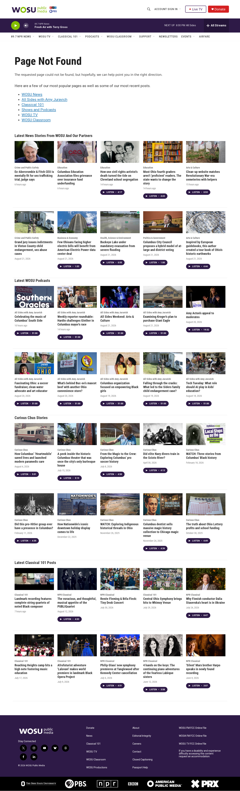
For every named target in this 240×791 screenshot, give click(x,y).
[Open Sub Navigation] (180, 9)
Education (62, 167)
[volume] (26, 26)
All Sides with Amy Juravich (44, 99)
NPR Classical (64, 594)
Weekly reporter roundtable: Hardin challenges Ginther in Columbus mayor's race (75, 320)
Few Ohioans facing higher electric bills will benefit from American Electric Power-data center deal (76, 248)
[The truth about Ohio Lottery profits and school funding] (205, 504)
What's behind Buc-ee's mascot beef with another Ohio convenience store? (76, 387)
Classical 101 (68, 36)
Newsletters (168, 36)
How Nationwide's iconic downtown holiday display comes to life (73, 528)
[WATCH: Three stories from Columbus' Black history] (205, 434)
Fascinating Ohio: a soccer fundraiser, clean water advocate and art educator (31, 387)
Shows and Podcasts (39, 110)
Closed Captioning (142, 759)
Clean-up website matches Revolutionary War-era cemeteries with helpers (203, 175)
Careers (136, 743)
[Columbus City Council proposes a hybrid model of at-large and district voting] (163, 222)
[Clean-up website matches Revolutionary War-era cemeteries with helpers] (205, 152)
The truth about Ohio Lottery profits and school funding (204, 526)
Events (186, 36)
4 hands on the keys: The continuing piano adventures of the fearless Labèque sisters (161, 671)
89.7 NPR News (21, 36)
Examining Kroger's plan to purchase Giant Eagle (160, 318)
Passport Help (140, 767)
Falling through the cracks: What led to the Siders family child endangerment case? (161, 387)
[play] (15, 26)
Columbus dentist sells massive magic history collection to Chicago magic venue (161, 530)
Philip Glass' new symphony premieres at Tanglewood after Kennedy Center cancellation (119, 669)
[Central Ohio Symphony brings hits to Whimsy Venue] (163, 579)
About (135, 728)
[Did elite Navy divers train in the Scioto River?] (163, 434)
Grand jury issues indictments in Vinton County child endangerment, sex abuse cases (34, 248)
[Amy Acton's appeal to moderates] (205, 297)
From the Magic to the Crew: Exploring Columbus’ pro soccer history (118, 457)
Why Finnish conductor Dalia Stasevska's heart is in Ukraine (205, 600)
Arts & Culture (193, 167)
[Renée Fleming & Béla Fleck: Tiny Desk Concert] (120, 579)
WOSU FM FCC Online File (192, 728)
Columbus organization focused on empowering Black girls (119, 387)
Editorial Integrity (141, 736)
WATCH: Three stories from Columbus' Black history (203, 456)
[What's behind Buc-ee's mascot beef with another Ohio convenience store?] (77, 363)
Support (145, 36)
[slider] (31, 25)
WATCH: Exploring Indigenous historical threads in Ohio (119, 526)
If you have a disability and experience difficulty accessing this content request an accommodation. (200, 753)
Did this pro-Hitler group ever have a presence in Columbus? (34, 526)
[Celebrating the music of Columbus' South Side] (34, 297)
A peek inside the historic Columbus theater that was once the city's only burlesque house (76, 459)
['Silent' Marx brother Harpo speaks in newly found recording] (205, 645)
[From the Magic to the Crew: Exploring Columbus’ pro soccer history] (120, 434)
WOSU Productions (96, 767)
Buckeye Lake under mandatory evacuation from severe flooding (117, 246)
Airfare (204, 36)
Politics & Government (154, 238)
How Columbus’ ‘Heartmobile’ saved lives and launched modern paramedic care (33, 457)
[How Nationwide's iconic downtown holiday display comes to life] (77, 504)
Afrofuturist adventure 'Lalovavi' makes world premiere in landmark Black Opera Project (74, 671)
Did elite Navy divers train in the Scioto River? (161, 456)
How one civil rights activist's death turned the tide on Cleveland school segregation (119, 175)
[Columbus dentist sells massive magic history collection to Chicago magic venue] (163, 504)
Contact (136, 751)
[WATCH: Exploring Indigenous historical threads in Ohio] (120, 504)
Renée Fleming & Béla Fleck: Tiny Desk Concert (118, 600)
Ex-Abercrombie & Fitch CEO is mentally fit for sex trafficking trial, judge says (34, 175)
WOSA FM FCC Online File (193, 736)
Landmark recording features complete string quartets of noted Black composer (33, 602)
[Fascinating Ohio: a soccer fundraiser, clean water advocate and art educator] (34, 363)
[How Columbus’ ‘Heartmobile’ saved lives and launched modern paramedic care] (34, 434)
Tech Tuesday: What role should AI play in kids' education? (201, 387)
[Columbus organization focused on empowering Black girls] (120, 363)
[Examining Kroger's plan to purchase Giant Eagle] (163, 297)
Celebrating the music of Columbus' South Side (30, 318)
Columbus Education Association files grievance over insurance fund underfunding (74, 177)
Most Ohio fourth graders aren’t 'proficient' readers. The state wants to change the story (162, 177)
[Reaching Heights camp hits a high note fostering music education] (34, 645)
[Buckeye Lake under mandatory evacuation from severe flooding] (120, 222)
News (89, 736)
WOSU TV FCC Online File (192, 743)
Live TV (197, 9)
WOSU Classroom (119, 36)
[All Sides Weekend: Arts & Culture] (120, 297)
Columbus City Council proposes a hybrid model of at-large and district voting (162, 246)
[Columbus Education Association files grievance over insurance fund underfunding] (77, 152)
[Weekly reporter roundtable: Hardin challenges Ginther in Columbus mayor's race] (77, 297)
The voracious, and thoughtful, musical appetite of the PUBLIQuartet (76, 602)
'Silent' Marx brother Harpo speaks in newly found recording (203, 669)
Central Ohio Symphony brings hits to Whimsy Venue (162, 600)
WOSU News (32, 94)
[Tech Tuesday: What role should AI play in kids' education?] (205, 363)
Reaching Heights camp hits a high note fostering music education (33, 669)
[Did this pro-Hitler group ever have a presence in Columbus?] (34, 504)
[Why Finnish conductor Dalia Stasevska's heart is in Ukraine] (205, 579)
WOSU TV (44, 36)
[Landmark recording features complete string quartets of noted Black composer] (34, 579)
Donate (220, 9)
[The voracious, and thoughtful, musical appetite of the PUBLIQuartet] (77, 579)
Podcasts (92, 36)
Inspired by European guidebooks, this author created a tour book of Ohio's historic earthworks (204, 248)
